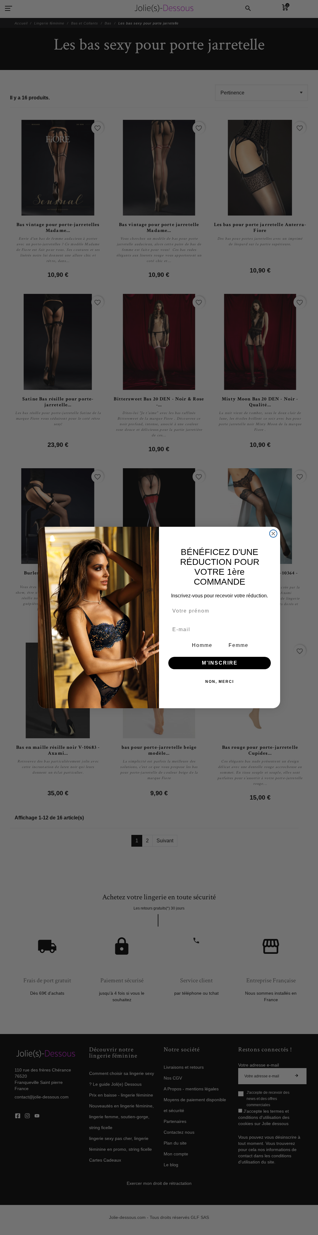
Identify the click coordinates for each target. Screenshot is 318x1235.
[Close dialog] (273, 533)
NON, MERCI (219, 681)
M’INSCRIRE (220, 663)
